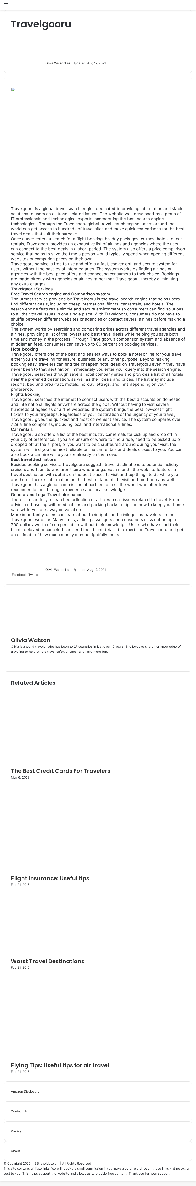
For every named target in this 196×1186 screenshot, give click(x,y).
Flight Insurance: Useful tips (50, 878)
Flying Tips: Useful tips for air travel (60, 1065)
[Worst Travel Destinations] (45, 955)
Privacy (16, 1131)
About (15, 1151)
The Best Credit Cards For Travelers (60, 771)
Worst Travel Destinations (47, 961)
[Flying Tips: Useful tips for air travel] (56, 1059)
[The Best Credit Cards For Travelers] (50, 764)
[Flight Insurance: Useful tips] (57, 872)
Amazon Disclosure (25, 1091)
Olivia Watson (55, 63)
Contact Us (19, 1111)
